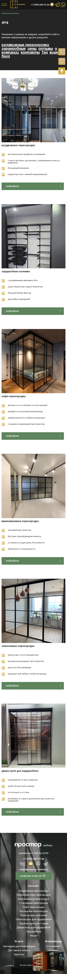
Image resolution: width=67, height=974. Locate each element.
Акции (33, 935)
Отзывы (45, 48)
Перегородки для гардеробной (33, 919)
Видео (55, 52)
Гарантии (19, 954)
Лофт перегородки (14, 396)
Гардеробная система (16, 272)
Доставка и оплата (19, 950)
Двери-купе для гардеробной (20, 771)
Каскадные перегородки (34, 911)
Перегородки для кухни (33, 915)
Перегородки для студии (33, 923)
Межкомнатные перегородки (20, 521)
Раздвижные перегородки (25, 45)
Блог (6, 56)
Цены (32, 48)
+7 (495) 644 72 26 (33, 858)
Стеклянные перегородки (18, 646)
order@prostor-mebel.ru (33, 869)
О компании (53, 946)
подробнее (12, 186)
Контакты (30, 52)
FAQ (45, 52)
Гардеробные (14, 48)
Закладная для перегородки (19, 946)
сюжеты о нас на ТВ (32, 875)
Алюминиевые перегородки (33, 899)
